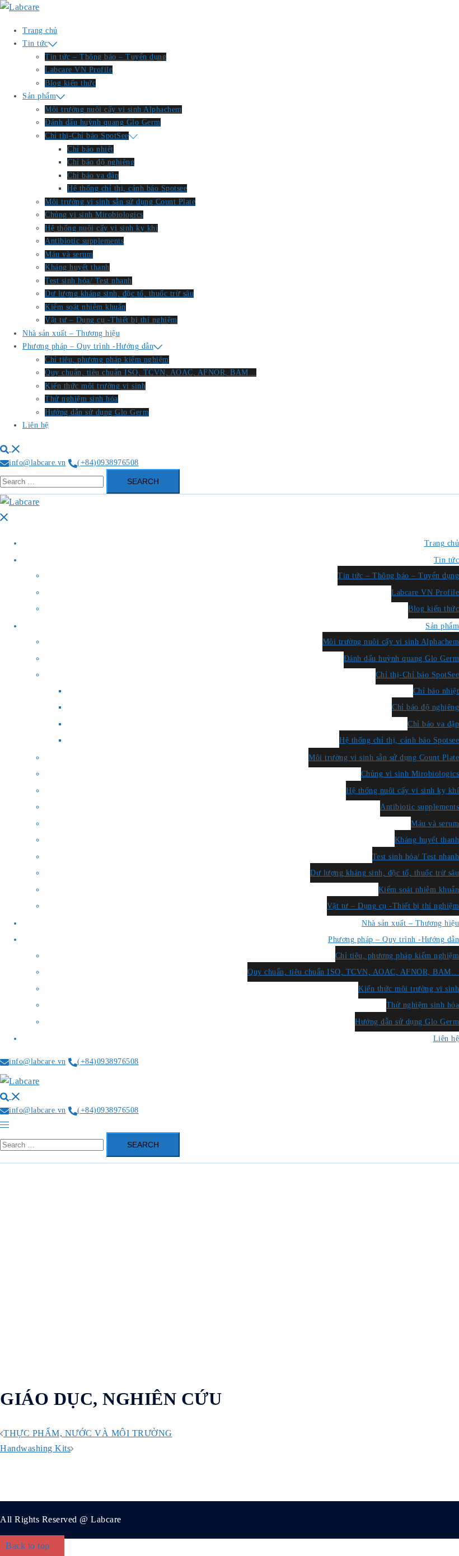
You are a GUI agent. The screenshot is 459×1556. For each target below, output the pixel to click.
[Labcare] (20, 7)
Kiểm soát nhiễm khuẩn (85, 307)
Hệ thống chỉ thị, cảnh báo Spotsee (127, 188)
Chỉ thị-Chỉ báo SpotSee (87, 136)
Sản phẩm (39, 96)
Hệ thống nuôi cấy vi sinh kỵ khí (101, 228)
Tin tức (35, 43)
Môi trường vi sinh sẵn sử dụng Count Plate (120, 202)
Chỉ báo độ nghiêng (100, 162)
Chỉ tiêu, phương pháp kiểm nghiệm (107, 359)
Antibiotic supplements (84, 241)
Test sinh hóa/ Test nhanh (88, 280)
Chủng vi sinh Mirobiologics (94, 214)
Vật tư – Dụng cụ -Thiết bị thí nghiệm (111, 320)
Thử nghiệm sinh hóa (81, 399)
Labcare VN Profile (79, 69)
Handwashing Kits (35, 1448)
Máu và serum (69, 254)
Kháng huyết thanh (77, 267)
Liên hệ (35, 425)
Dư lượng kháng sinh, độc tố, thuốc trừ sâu (119, 293)
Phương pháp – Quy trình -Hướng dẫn (87, 346)
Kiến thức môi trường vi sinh (95, 386)
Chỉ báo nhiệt (90, 149)
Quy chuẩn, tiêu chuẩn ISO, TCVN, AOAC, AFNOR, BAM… (150, 372)
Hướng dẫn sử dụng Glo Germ (97, 412)
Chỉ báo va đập (93, 175)
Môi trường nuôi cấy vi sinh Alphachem (113, 109)
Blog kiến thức (70, 83)
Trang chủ (40, 30)
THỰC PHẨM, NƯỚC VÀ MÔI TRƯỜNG (87, 1433)
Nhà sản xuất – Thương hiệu (71, 333)
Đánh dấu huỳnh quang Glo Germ (103, 122)
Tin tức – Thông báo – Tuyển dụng (105, 57)
